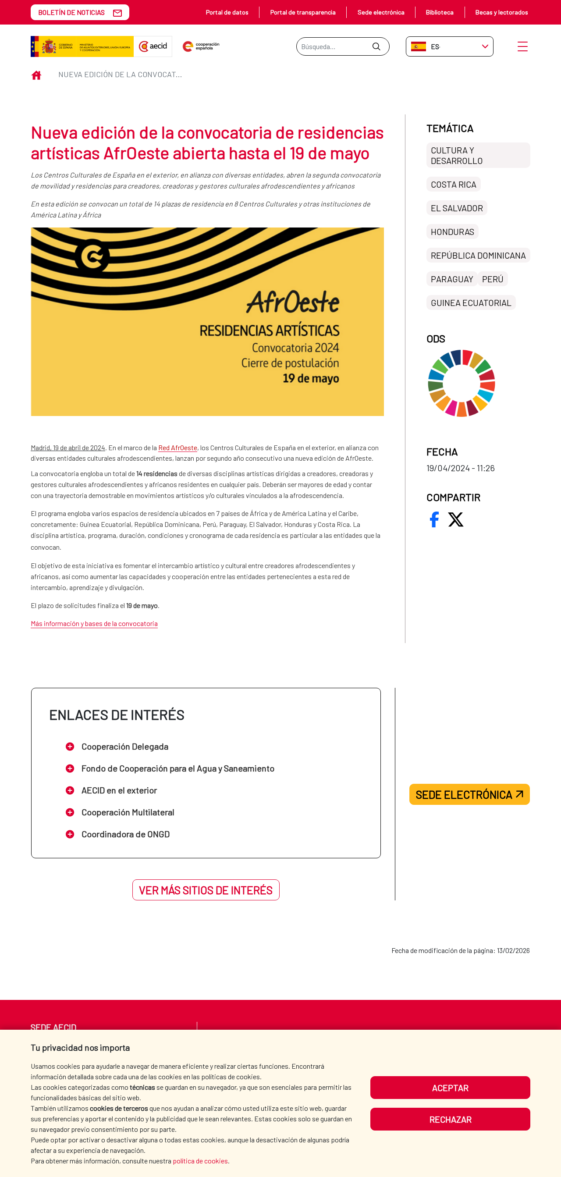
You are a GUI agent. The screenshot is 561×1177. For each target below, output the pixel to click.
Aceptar (450, 1087)
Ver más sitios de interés (206, 889)
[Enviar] (376, 46)
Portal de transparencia (303, 12)
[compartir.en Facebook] (434, 519)
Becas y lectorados (502, 12)
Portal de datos (227, 12)
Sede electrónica (381, 12)
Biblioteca (440, 12)
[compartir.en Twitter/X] (456, 519)
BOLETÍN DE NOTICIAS (71, 12)
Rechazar (451, 1119)
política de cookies (200, 1160)
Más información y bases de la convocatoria (94, 623)
